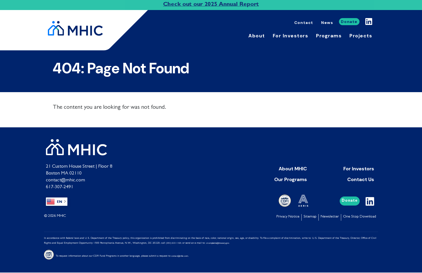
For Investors (358, 168)
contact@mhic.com (65, 180)
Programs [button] (329, 36)
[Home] (77, 28)
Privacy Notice (287, 217)
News (327, 22)
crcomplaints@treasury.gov (217, 243)
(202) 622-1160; (174, 243)
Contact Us (360, 179)
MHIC (61, 216)
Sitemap (310, 217)
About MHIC (293, 168)
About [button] (256, 36)
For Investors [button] (290, 36)
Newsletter (330, 217)
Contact (303, 22)
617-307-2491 (59, 187)
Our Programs (290, 179)
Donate (349, 21)
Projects (360, 36)
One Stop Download (359, 217)
